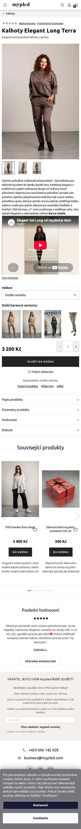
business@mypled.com (43, 758)
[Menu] (5, 5)
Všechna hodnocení (40, 661)
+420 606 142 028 (43, 750)
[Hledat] (62, 5)
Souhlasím (40, 818)
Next (77, 516)
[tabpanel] (20, 521)
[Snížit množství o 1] (60, 346)
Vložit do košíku (40, 361)
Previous (3, 516)
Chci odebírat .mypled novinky (40, 726)
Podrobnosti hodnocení (50, 23)
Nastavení (40, 805)
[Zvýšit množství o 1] (76, 346)
